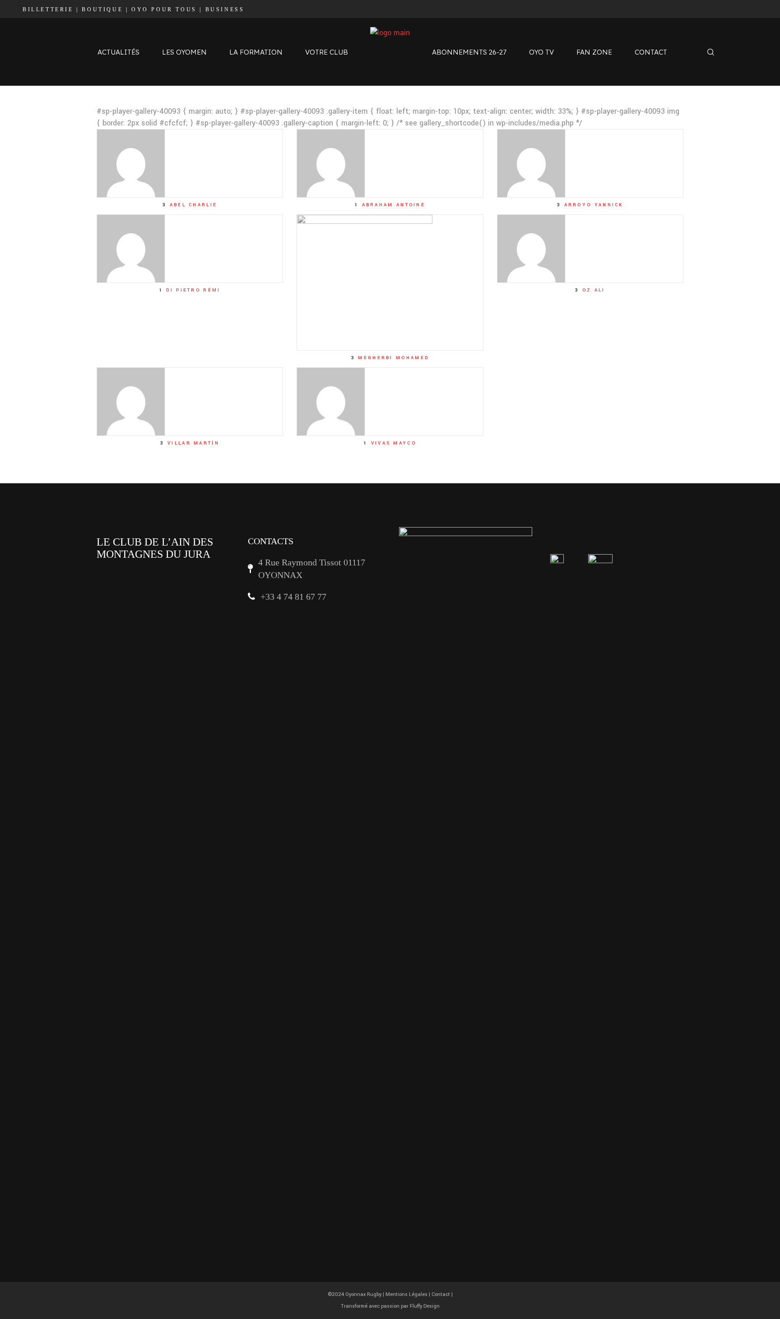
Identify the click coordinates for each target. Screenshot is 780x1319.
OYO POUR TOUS (164, 9)
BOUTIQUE (102, 9)
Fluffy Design (425, 1306)
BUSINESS (225, 9)
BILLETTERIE (48, 9)
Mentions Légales (406, 1294)
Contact (441, 1294)
